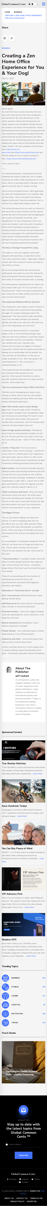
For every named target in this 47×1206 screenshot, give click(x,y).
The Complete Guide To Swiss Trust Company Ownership (21, 1073)
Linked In (25, 1179)
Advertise (32, 1201)
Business (18, 12)
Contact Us (21, 1198)
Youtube (25, 1182)
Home (7, 12)
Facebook (12, 1179)
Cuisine (14, 996)
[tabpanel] (23, 1062)
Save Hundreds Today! (14, 806)
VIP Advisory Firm (12, 894)
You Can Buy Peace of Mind (17, 848)
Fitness (15, 987)
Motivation (17, 1014)
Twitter (37, 1179)
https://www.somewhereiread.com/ (21, 158)
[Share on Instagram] (5, 38)
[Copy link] (12, 38)
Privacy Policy (17, 1201)
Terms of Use (36, 1198)
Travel (14, 1022)
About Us (8, 1198)
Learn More (37, 773)
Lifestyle (15, 1005)
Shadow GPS (9, 939)
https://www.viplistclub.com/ (27, 152)
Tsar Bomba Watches (14, 763)
